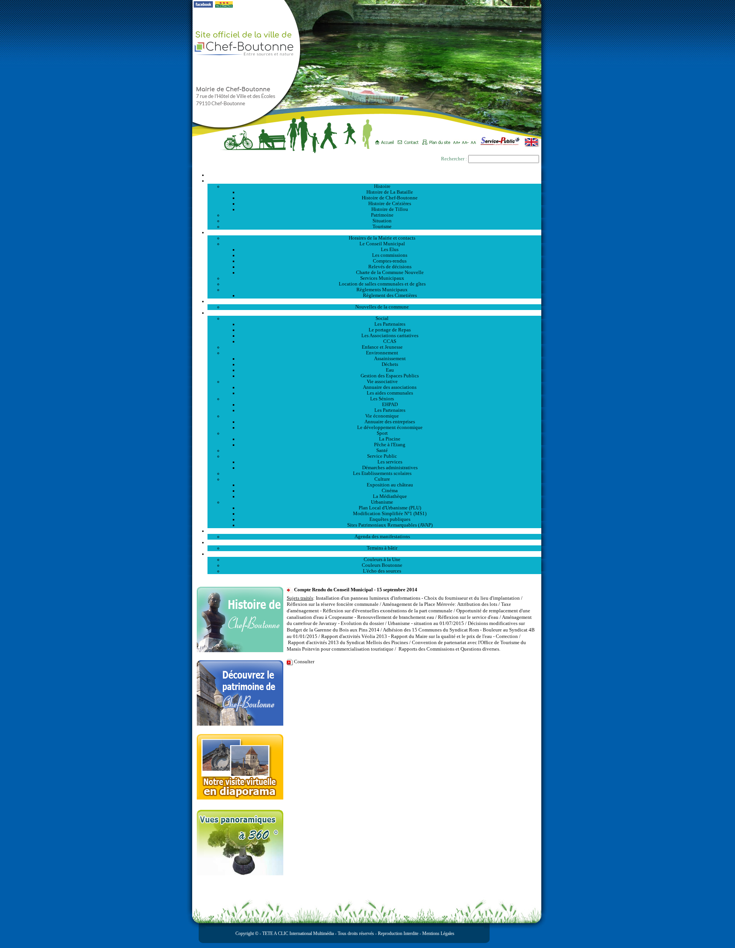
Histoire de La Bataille (389, 192)
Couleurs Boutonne (382, 565)
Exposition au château (390, 485)
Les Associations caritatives (389, 335)
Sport (382, 433)
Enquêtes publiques (389, 519)
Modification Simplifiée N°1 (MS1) (389, 513)
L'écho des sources (382, 571)
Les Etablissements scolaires (382, 473)
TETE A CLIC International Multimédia (297, 933)
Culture (382, 479)
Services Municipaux (382, 278)
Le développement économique (390, 427)
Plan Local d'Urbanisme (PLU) (390, 508)
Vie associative (382, 381)
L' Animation (374, 531)
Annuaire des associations (389, 387)
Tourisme (382, 226)
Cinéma (390, 490)
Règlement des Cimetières (390, 295)
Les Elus (390, 249)
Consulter (304, 661)
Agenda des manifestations (382, 536)
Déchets (390, 364)
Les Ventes (374, 542)
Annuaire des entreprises (389, 421)
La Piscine (389, 439)
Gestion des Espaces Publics (390, 376)
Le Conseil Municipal (382, 243)
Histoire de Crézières (389, 203)
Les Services (374, 312)
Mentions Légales (438, 933)
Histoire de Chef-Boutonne (390, 198)
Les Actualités (374, 301)
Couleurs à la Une (382, 559)
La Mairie (374, 232)
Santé (382, 450)
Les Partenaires (389, 324)
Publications (374, 553)
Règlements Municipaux (382, 289)
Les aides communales (390, 393)
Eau (390, 370)
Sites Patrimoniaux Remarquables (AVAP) (390, 525)
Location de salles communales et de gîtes (382, 284)
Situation (382, 221)
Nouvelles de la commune (382, 307)
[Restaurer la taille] (475, 139)
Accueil (374, 175)
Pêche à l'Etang (389, 444)
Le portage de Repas (390, 330)
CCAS (389, 341)
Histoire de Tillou (389, 209)
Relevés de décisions (390, 266)
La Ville (374, 180)
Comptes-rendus (390, 261)
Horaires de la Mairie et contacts (382, 238)
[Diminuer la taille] (466, 139)
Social (382, 318)
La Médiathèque (390, 496)
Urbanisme (382, 502)
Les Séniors (382, 398)
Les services (389, 462)
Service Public (382, 456)
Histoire (382, 186)
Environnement (382, 353)
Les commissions (389, 255)
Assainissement (390, 358)
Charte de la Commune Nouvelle (390, 272)
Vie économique (382, 416)
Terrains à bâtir (382, 548)
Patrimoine (382, 215)
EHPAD (390, 404)
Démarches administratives (390, 467)
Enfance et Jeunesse (382, 347)
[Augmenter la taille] (457, 139)
